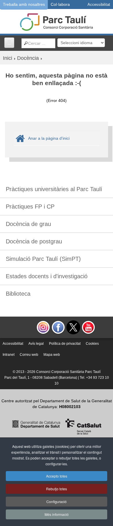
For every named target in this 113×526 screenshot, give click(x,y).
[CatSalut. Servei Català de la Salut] (56, 426)
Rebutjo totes (56, 488)
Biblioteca (18, 293)
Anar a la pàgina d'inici (49, 138)
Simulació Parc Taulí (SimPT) (43, 259)
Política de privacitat (65, 344)
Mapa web (51, 355)
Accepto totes (56, 475)
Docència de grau (28, 224)
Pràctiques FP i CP (30, 206)
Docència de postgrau (34, 241)
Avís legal (36, 344)
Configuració (56, 501)
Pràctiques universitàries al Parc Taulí (54, 189)
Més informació (57, 514)
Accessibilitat (13, 344)
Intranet (8, 355)
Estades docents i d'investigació (47, 276)
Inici (7, 58)
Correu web (29, 355)
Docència (28, 58)
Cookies (92, 344)
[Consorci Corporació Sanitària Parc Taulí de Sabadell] (56, 21)
